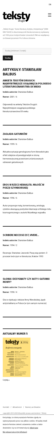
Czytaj (5, 380)
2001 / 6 (13, 97)
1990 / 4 (13, 292)
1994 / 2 (13, 245)
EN (50, 4)
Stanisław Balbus (25, 92)
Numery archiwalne (32, 407)
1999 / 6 (13, 144)
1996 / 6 (13, 198)
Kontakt (6, 407)
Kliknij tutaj (34, 428)
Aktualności (17, 407)
